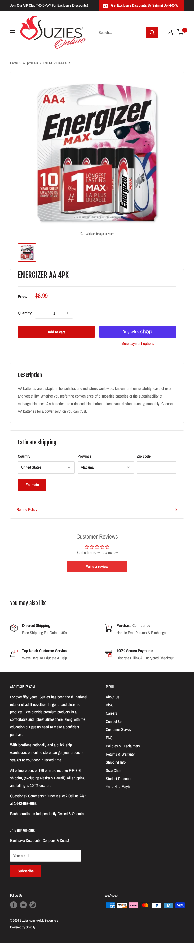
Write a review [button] (97, 566)
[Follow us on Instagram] (32, 904)
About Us (112, 697)
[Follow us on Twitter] (23, 904)
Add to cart (56, 332)
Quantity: (25, 313)
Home (14, 63)
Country (24, 456)
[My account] (170, 32)
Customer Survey (118, 729)
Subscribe (26, 871)
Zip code (144, 456)
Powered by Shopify (22, 927)
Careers (111, 713)
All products (30, 63)
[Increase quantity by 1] (67, 313)
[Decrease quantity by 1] (40, 313)
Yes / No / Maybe (118, 786)
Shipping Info (116, 762)
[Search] (152, 32)
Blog (109, 705)
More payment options (137, 343)
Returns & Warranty (120, 754)
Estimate (32, 484)
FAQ (109, 737)
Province (84, 456)
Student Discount (118, 778)
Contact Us (114, 721)
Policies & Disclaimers (123, 746)
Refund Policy (27, 509)
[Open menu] (12, 32)
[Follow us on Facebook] (13, 904)
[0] (180, 32)
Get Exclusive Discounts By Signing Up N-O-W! (145, 5)
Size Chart (114, 770)
